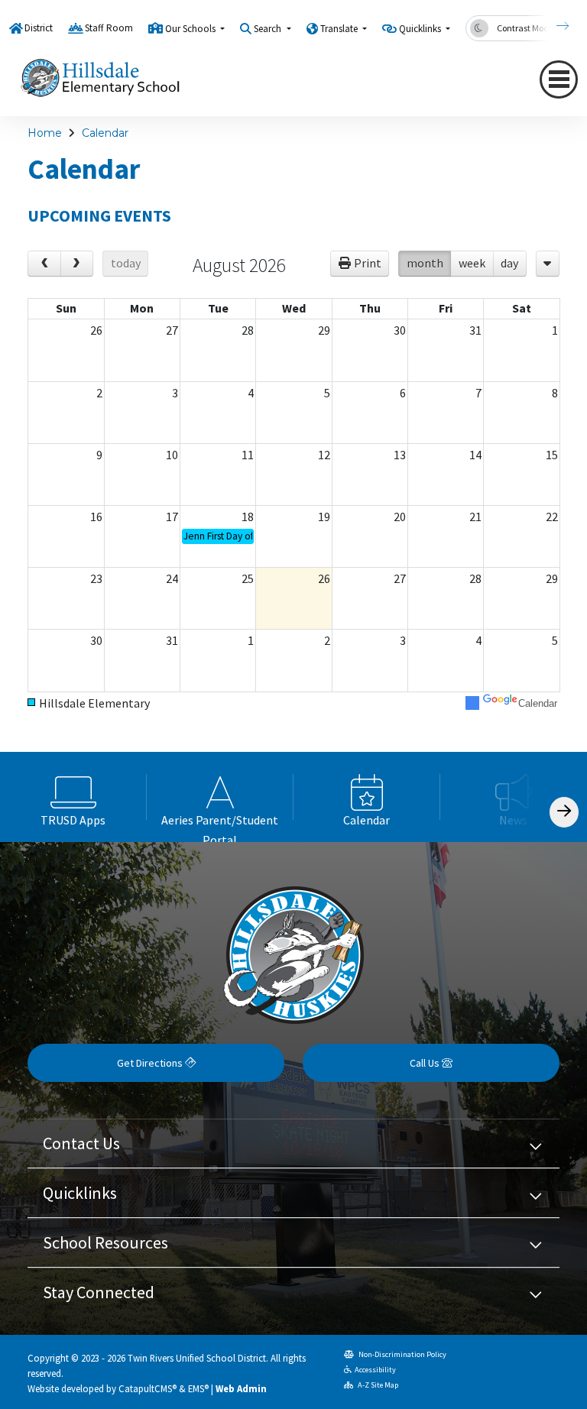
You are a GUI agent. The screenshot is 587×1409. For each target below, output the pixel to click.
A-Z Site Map (377, 1385)
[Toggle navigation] (559, 79)
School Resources (105, 1242)
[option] (73, 797)
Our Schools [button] (191, 28)
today (126, 262)
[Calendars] (547, 264)
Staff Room (109, 27)
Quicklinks (80, 1192)
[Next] (551, 26)
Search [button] (269, 28)
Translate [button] (340, 28)
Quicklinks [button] (421, 28)
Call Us (426, 1063)
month (425, 262)
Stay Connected (98, 1292)
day (509, 262)
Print (367, 262)
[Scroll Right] (564, 812)
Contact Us (81, 1143)
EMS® (198, 1388)
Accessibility (375, 1370)
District (38, 27)
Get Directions (151, 1063)
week (472, 262)
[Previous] (44, 264)
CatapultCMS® (147, 1388)
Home (45, 133)
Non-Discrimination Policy (401, 1354)
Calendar (105, 133)
